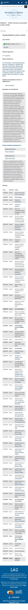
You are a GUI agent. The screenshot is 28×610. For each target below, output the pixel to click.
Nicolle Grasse (11, 66)
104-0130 (6, 47)
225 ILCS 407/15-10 (10, 158)
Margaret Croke (19, 64)
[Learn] (18, 2)
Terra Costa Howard (11, 71)
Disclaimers (12, 602)
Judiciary (17, 206)
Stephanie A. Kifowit (8, 72)
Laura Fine (7, 55)
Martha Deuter (19, 66)
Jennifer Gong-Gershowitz (18, 62)
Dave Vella (5, 66)
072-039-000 (18, 382)
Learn (17, 602)
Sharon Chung (6, 67)
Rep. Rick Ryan (18, 409)
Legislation (13, 15)
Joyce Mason (17, 72)
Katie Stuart (8, 62)
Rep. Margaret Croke (20, 422)
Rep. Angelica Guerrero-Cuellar (19, 452)
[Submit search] (25, 6)
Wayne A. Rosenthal (12, 74)
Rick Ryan (4, 64)
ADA (23, 601)
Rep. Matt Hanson (19, 415)
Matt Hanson (11, 64)
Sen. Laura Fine (20, 194)
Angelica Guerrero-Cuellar (16, 67)
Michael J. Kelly (13, 69)
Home (8, 15)
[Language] (21, 2)
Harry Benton (5, 69)
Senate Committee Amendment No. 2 (11, 145)
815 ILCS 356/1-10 (9, 85)
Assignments (18, 201)
